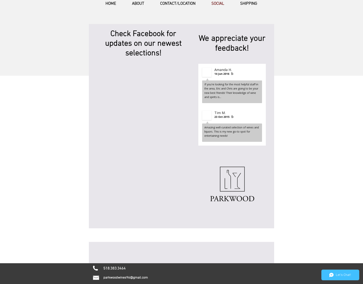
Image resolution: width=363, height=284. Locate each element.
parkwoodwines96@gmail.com (125, 278)
